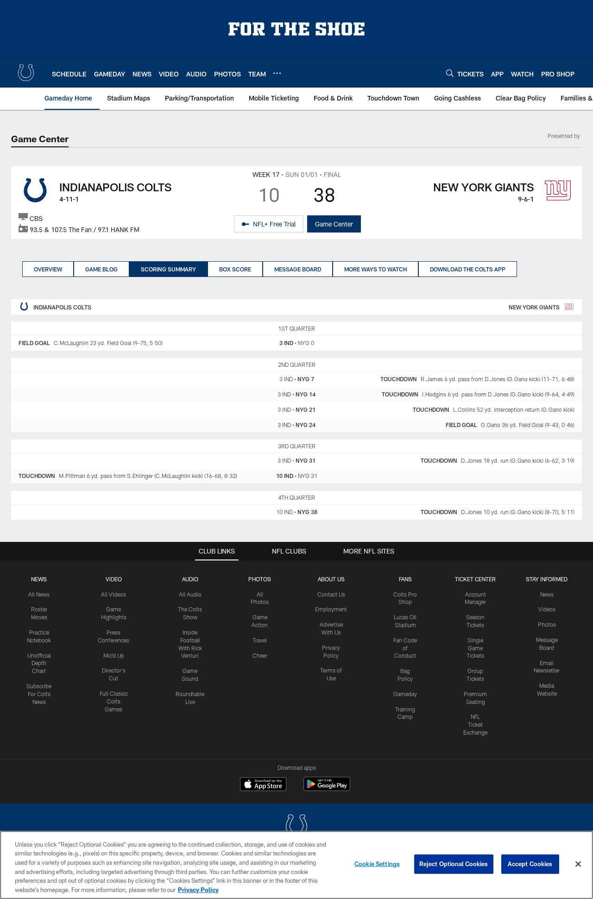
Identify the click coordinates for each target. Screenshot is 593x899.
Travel (259, 640)
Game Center (334, 224)
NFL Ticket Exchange (475, 724)
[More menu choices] (277, 73)
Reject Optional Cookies (453, 864)
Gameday (405, 694)
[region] (296, 865)
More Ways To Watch (375, 269)
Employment (331, 609)
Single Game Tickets (475, 648)
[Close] (578, 864)
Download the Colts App (467, 269)
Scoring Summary (168, 269)
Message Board (297, 269)
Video (114, 579)
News (39, 579)
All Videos (113, 594)
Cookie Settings (377, 864)
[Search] (450, 73)
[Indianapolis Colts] (296, 827)
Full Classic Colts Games (114, 701)
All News (39, 594)
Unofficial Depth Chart (39, 663)
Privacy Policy (198, 889)
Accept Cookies (530, 864)
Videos (546, 609)
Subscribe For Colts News (38, 694)
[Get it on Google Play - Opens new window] (326, 788)
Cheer (259, 655)
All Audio (190, 594)
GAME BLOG (101, 269)
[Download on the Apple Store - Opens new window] (263, 785)
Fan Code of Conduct (405, 648)
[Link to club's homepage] (26, 73)
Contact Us (331, 594)
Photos (259, 579)
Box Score (235, 269)
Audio (190, 579)
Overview (48, 269)
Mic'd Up (113, 655)
